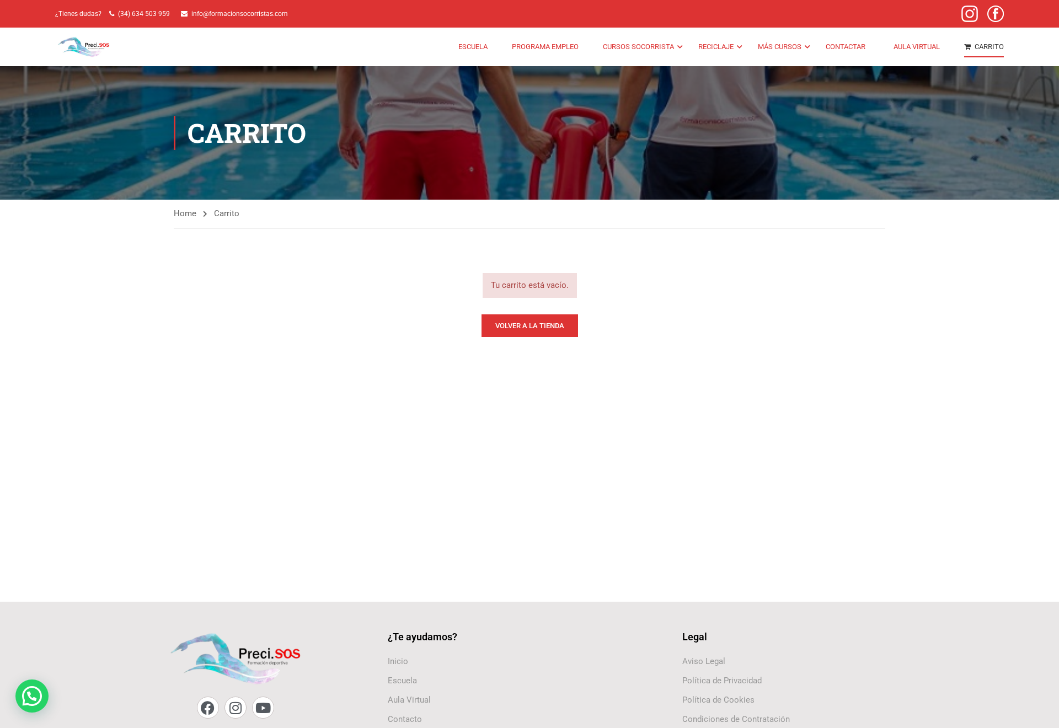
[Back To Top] (1037, 709)
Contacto (405, 719)
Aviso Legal (703, 661)
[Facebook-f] (208, 708)
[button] (32, 696)
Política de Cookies (718, 700)
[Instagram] (235, 708)
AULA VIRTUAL (917, 46)
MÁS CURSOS (779, 46)
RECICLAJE (716, 46)
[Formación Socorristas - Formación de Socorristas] (84, 47)
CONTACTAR (845, 46)
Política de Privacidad (722, 681)
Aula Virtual (409, 700)
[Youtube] (263, 708)
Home (185, 213)
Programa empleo (545, 46)
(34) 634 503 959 (145, 14)
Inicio (398, 661)
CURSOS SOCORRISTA (638, 46)
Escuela (473, 46)
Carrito (989, 46)
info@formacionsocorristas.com (239, 14)
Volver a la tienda (529, 326)
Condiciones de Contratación (736, 719)
